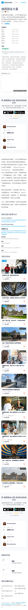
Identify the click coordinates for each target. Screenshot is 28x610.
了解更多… (7, 23)
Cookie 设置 (12, 604)
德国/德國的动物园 (20, 586)
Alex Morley (16, 90)
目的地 (17, 602)
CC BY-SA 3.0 (23, 90)
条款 (20, 602)
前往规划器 (23, 2)
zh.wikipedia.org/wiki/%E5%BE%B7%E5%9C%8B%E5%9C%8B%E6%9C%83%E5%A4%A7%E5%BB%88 (13, 232)
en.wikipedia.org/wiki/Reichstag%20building (13, 226)
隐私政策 (8, 604)
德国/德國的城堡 (19, 593)
